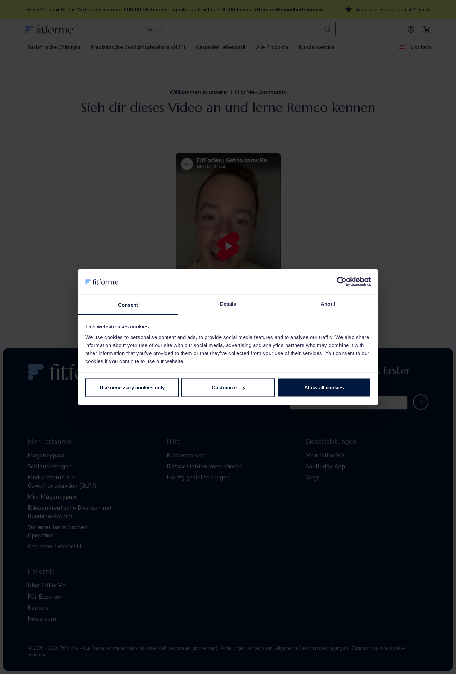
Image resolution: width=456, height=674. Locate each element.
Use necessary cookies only (132, 387)
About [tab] (328, 303)
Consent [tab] (128, 304)
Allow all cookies (324, 387)
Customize (224, 387)
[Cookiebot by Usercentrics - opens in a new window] (341, 282)
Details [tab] (228, 303)
